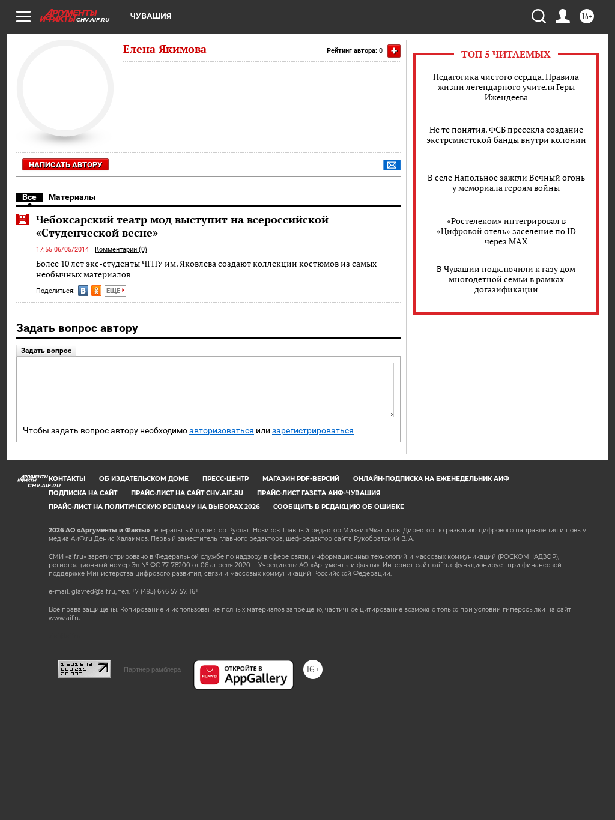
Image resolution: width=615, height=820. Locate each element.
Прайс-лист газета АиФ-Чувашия (318, 493)
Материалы (72, 197)
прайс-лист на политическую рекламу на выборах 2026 (154, 507)
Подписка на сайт (83, 493)
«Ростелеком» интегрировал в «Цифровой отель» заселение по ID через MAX (506, 231)
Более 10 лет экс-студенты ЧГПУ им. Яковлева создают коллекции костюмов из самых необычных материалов (206, 268)
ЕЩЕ (114, 291)
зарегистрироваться (313, 431)
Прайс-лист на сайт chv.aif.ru (187, 493)
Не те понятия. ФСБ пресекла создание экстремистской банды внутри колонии (506, 134)
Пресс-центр (225, 479)
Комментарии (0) (121, 249)
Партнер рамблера (152, 669)
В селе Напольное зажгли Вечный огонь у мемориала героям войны (506, 182)
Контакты (67, 479)
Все (29, 197)
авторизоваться (221, 431)
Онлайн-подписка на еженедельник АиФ (431, 479)
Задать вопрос (46, 350)
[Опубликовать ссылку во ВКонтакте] (83, 290)
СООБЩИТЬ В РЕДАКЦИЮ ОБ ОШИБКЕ (338, 507)
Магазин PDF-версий (300, 479)
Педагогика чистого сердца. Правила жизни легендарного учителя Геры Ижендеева (506, 86)
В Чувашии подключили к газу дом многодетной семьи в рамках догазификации (506, 279)
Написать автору (65, 164)
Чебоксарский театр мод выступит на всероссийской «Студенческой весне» (182, 226)
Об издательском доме (144, 479)
